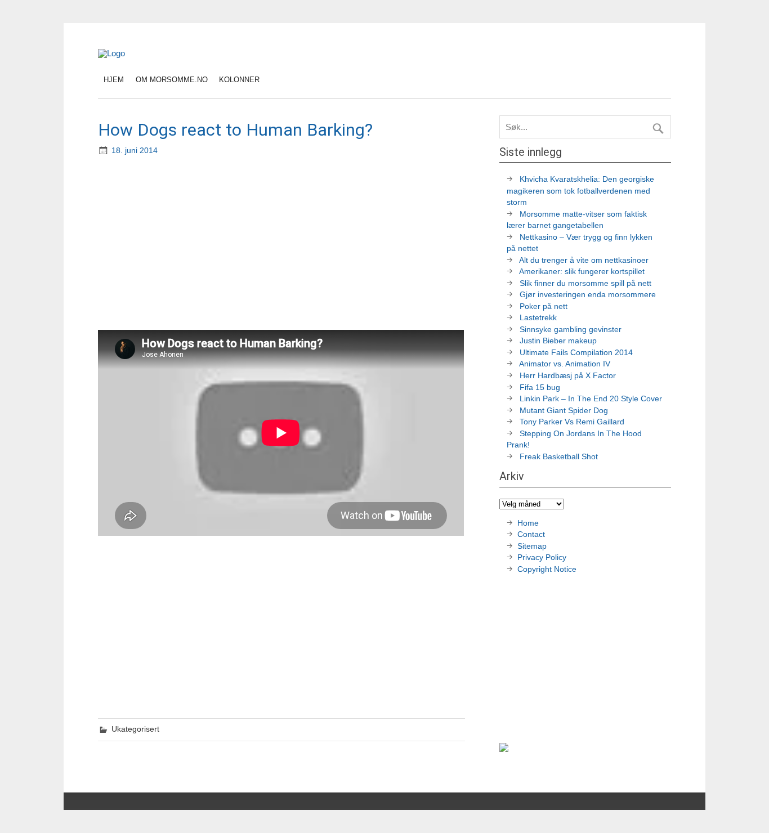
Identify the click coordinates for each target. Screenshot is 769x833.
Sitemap (532, 546)
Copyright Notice (546, 569)
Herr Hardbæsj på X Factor (568, 375)
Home (528, 523)
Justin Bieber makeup (558, 341)
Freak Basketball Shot (559, 457)
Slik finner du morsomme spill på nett (585, 283)
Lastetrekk (538, 318)
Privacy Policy (543, 557)
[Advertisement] (282, 244)
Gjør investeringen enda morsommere (588, 294)
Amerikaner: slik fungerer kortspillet (582, 271)
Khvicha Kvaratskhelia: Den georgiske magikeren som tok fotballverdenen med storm (580, 191)
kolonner (239, 79)
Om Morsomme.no (172, 79)
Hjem (114, 79)
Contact (531, 534)
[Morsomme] (111, 53)
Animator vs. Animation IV (564, 364)
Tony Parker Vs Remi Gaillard (572, 422)
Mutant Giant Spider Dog (564, 410)
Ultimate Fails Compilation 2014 (576, 352)
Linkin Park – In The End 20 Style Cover (591, 399)
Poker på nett (543, 306)
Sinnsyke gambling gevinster (571, 329)
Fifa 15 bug (540, 387)
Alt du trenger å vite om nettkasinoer (584, 260)
